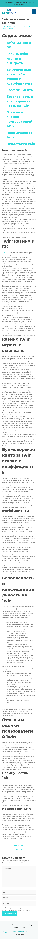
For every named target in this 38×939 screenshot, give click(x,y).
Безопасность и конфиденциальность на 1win (20, 101)
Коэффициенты (20, 90)
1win (3, 253)
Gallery (15, 928)
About (14, 925)
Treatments (23, 925)
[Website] (19, 904)
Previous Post (19, 845)
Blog (30, 925)
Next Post (19, 850)
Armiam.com (19, 935)
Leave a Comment (8, 26)
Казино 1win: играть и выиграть (17, 58)
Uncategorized (22, 26)
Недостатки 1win (20, 144)
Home (8, 925)
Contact (22, 928)
